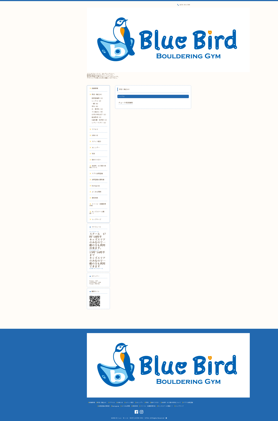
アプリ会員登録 (97, 173)
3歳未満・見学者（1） (100, 120)
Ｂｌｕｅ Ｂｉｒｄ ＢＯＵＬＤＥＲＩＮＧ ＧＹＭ (132, 418)
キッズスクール (94, 231)
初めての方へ (96, 160)
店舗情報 (95, 88)
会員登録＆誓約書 (98, 179)
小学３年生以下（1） (99, 114)
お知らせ (95, 135)
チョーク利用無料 (125, 103)
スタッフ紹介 (96, 141)
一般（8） (95, 103)
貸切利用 (95, 198)
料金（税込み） (97, 94)
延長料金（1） (97, 117)
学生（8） (95, 106)
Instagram (96, 185)
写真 (93, 153)
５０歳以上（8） (98, 112)
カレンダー (96, 147)
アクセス (95, 129)
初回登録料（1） (98, 98)
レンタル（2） (97, 101)
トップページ (96, 219)
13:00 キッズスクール (96, 268)
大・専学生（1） (98, 109)
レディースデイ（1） (99, 122)
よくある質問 (96, 192)
